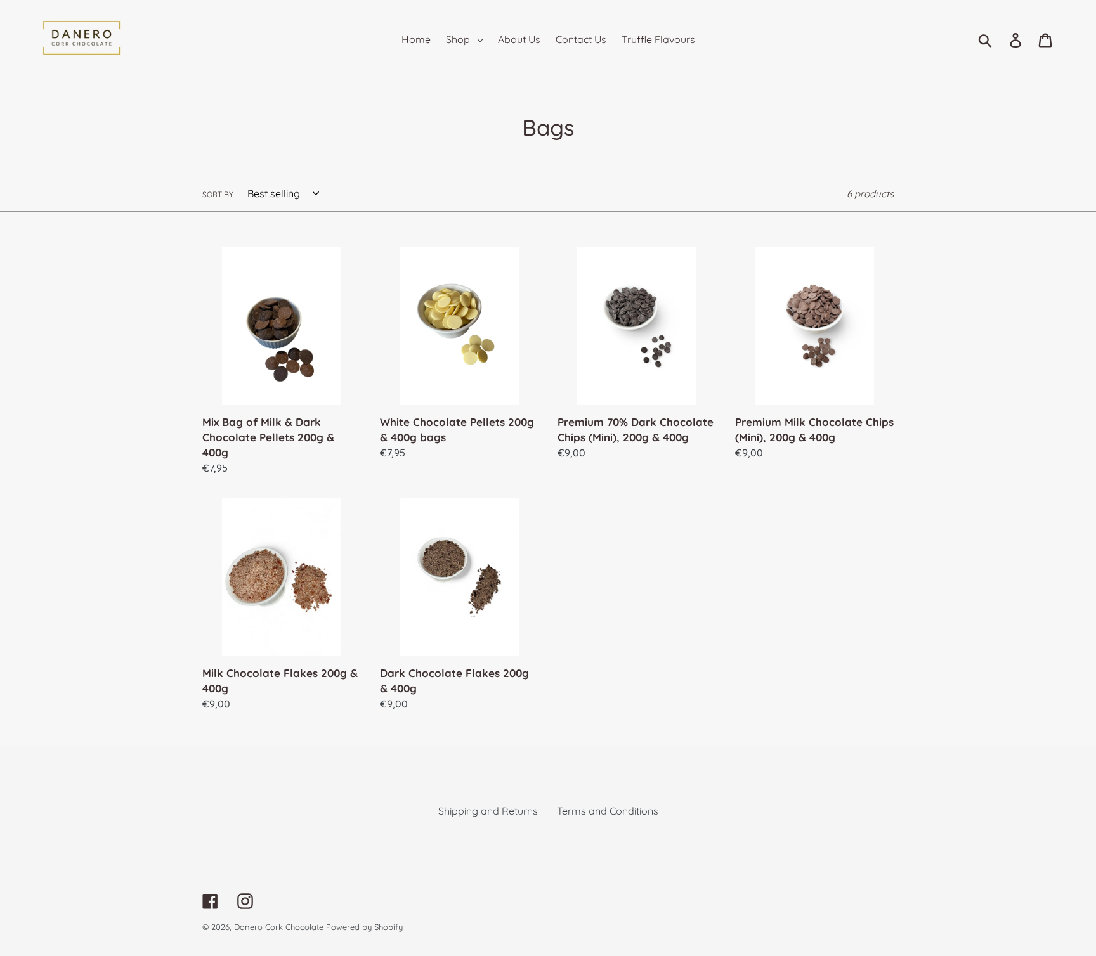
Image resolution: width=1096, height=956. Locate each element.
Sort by (217, 194)
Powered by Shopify (364, 927)
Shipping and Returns (488, 810)
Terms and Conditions (607, 810)
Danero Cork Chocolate (278, 927)
